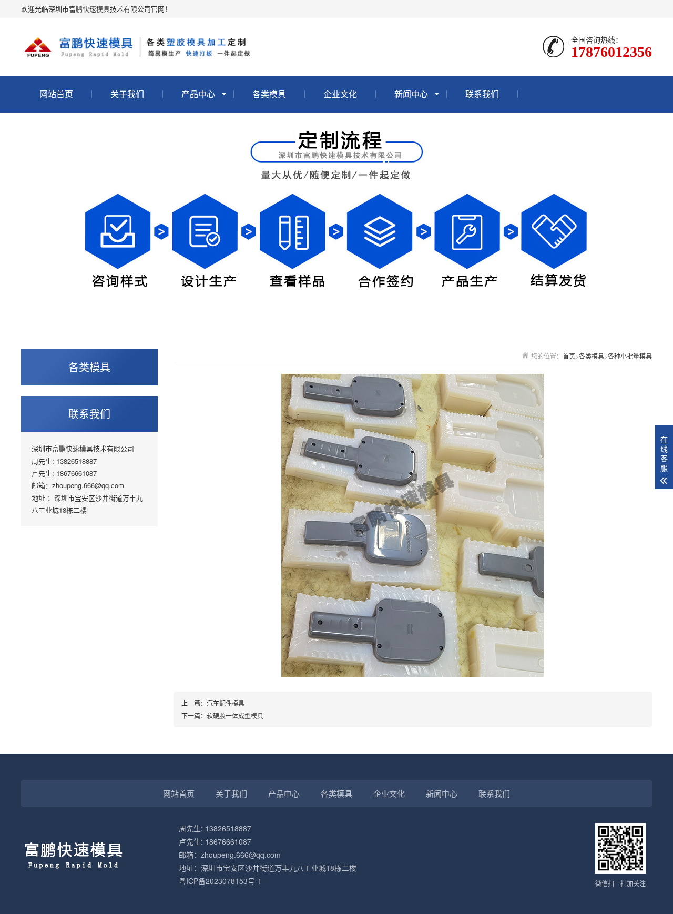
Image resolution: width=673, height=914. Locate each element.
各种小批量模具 (630, 355)
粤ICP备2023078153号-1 (220, 881)
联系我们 (482, 94)
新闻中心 (411, 94)
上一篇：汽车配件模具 (212, 702)
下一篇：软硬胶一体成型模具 (222, 715)
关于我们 (127, 94)
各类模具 (269, 94)
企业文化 (340, 94)
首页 (569, 355)
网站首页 (56, 94)
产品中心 (198, 94)
